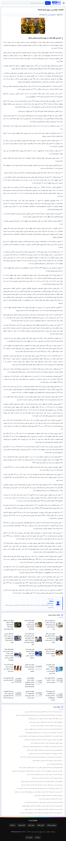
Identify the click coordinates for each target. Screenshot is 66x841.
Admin (51, 601)
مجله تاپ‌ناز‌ (56, 3)
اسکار (47, 94)
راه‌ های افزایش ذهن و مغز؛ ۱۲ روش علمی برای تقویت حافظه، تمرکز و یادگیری (44, 750)
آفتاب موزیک (21, 825)
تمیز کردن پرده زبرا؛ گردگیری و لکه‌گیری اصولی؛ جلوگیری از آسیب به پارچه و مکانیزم (43, 809)
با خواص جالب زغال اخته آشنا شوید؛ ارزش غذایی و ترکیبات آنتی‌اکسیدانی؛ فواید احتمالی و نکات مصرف (39, 715)
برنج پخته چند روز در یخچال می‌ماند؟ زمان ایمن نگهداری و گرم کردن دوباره (44, 774)
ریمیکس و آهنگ (51, 825)
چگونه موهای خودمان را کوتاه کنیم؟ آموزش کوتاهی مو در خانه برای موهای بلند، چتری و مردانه (40, 767)
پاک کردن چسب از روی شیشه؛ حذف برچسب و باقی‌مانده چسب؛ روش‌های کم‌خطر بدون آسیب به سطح (38, 792)
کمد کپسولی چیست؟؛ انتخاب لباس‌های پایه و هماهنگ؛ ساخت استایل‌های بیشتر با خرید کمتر (41, 813)
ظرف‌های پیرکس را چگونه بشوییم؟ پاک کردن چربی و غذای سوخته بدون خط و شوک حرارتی (41, 781)
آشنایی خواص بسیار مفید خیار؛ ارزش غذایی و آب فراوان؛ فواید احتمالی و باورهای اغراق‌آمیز (42, 806)
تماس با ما (29, 837)
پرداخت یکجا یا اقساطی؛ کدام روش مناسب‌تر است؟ (50, 799)
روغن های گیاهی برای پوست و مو (54, 764)
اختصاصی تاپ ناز (51, 15)
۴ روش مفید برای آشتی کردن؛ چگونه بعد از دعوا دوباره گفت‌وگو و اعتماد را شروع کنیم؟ (42, 746)
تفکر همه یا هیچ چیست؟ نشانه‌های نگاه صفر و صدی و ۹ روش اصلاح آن (45, 753)
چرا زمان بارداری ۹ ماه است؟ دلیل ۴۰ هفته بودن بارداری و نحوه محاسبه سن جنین (43, 712)
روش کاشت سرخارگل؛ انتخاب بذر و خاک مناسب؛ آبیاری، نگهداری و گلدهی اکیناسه (44, 733)
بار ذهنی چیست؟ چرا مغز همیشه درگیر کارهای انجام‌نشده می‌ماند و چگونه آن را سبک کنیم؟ (41, 757)
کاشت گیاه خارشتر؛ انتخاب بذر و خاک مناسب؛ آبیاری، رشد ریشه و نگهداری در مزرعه (43, 729)
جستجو (48, 3)
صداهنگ (12, 825)
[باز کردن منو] (63, 3)
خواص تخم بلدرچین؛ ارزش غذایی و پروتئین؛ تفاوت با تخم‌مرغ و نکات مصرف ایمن (43, 802)
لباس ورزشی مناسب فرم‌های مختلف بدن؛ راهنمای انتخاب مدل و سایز (46, 726)
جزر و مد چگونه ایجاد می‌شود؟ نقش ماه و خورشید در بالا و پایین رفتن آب (45, 719)
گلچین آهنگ (41, 825)
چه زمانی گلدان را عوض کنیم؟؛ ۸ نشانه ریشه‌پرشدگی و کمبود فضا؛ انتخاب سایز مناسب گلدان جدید (39, 788)
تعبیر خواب (31, 825)
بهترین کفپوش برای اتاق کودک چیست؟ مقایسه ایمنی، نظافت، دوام (46, 743)
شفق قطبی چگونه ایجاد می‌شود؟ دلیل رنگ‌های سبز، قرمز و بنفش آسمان (45, 722)
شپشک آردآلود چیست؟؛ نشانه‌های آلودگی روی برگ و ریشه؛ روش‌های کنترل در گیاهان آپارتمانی (40, 736)
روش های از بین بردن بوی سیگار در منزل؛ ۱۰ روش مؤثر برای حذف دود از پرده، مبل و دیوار (41, 785)
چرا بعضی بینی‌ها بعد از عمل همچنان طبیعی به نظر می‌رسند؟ (48, 795)
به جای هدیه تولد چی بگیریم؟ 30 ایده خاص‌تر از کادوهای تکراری (47, 760)
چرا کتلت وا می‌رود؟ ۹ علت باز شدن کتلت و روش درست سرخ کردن (47, 778)
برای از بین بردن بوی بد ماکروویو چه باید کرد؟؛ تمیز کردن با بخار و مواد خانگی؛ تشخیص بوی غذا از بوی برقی (37, 771)
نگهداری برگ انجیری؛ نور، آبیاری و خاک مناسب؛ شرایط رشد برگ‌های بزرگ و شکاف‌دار (43, 740)
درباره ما (37, 837)
